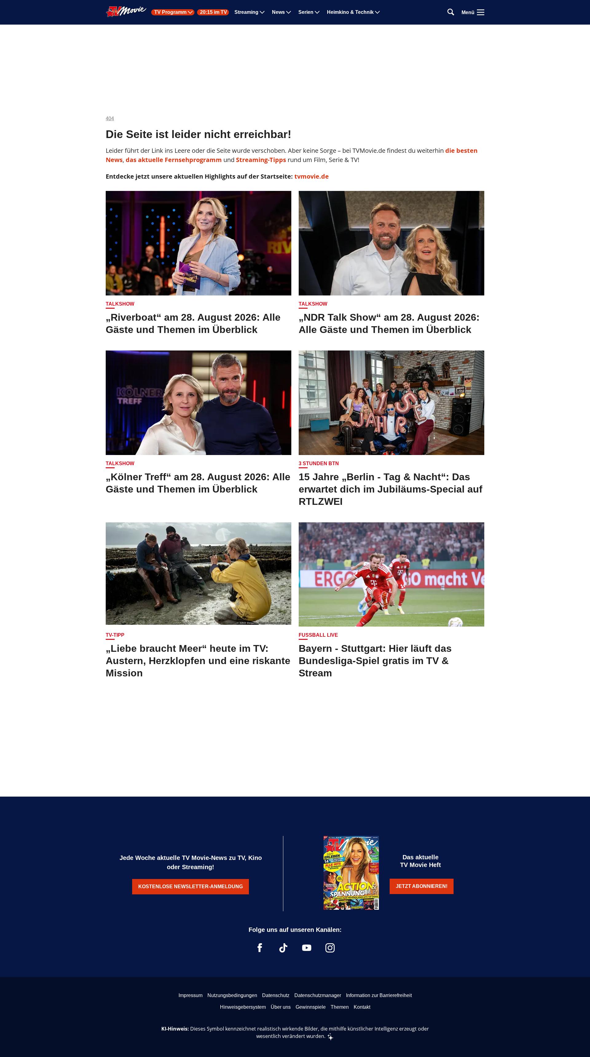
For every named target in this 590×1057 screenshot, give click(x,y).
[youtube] (306, 948)
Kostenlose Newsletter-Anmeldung (190, 886)
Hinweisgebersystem (243, 1007)
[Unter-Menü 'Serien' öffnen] (317, 12)
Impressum (191, 995)
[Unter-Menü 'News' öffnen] (288, 12)
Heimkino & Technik (350, 12)
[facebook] (260, 948)
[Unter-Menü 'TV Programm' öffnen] (190, 12)
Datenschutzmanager (317, 995)
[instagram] (330, 948)
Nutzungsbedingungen (232, 995)
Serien (305, 12)
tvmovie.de (311, 176)
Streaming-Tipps (261, 160)
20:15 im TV (213, 12)
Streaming (246, 12)
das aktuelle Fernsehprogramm (173, 160)
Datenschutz (275, 995)
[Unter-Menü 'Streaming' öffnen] (262, 12)
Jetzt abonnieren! (421, 886)
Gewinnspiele (311, 1007)
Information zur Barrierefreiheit (379, 995)
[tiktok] (283, 948)
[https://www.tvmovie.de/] (126, 11)
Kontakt (362, 1007)
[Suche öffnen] (450, 12)
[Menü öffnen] (480, 12)
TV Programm (170, 12)
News (278, 12)
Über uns (281, 1007)
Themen (340, 1007)
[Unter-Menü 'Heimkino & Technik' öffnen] (377, 12)
